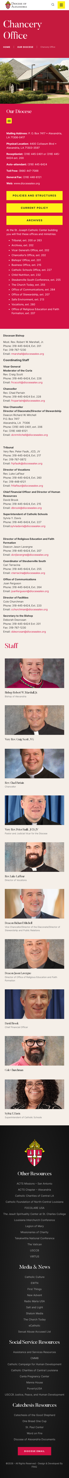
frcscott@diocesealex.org (27, 382)
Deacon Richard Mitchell (18, 923)
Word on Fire (34, 1433)
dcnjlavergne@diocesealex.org (29, 554)
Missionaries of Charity (34, 1232)
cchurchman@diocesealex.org (29, 609)
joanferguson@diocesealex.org (30, 591)
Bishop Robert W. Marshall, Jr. (21, 692)
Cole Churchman (14, 1070)
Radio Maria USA (34, 1301)
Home (6, 47)
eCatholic (34, 1325)
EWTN (34, 1283)
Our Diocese (25, 47)
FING (34, 1466)
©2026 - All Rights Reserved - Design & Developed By (34, 1463)
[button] (9, 120)
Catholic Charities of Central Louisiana (34, 1370)
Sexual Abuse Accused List (34, 1331)
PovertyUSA (34, 1388)
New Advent (34, 1295)
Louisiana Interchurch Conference (34, 1220)
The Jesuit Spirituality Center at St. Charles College (34, 1214)
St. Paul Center (35, 1427)
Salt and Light (34, 1307)
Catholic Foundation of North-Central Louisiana (34, 1201)
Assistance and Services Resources (34, 1352)
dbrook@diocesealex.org (26, 507)
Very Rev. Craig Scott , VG (19, 739)
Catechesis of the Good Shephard (34, 1415)
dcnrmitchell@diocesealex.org (30, 434)
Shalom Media (34, 1313)
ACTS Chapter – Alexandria (34, 1189)
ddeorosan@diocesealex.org (28, 631)
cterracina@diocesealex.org (28, 573)
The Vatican (34, 1244)
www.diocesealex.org (27, 183)
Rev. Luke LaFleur (15, 876)
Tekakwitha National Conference (34, 1238)
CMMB (34, 1358)
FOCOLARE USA (34, 1207)
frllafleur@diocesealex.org (27, 485)
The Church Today (34, 1319)
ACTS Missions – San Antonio (34, 1183)
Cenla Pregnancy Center (34, 1376)
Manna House (34, 1382)
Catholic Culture (34, 1277)
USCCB (34, 1250)
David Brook (11, 1023)
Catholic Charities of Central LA (34, 1195)
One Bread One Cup (34, 1421)
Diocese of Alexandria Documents (34, 1439)
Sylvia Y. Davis (12, 1113)
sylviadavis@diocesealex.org (27, 526)
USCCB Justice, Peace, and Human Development (34, 1394)
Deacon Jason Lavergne (18, 973)
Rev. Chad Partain (14, 783)
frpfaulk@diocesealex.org (26, 463)
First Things (34, 1289)
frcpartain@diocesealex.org (28, 400)
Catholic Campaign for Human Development (34, 1364)
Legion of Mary (34, 1226)
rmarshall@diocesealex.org (27, 353)
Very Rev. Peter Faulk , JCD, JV (21, 829)
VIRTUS (34, 1256)
